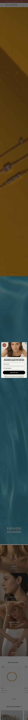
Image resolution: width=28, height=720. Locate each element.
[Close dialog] (26, 343)
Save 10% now (14, 372)
